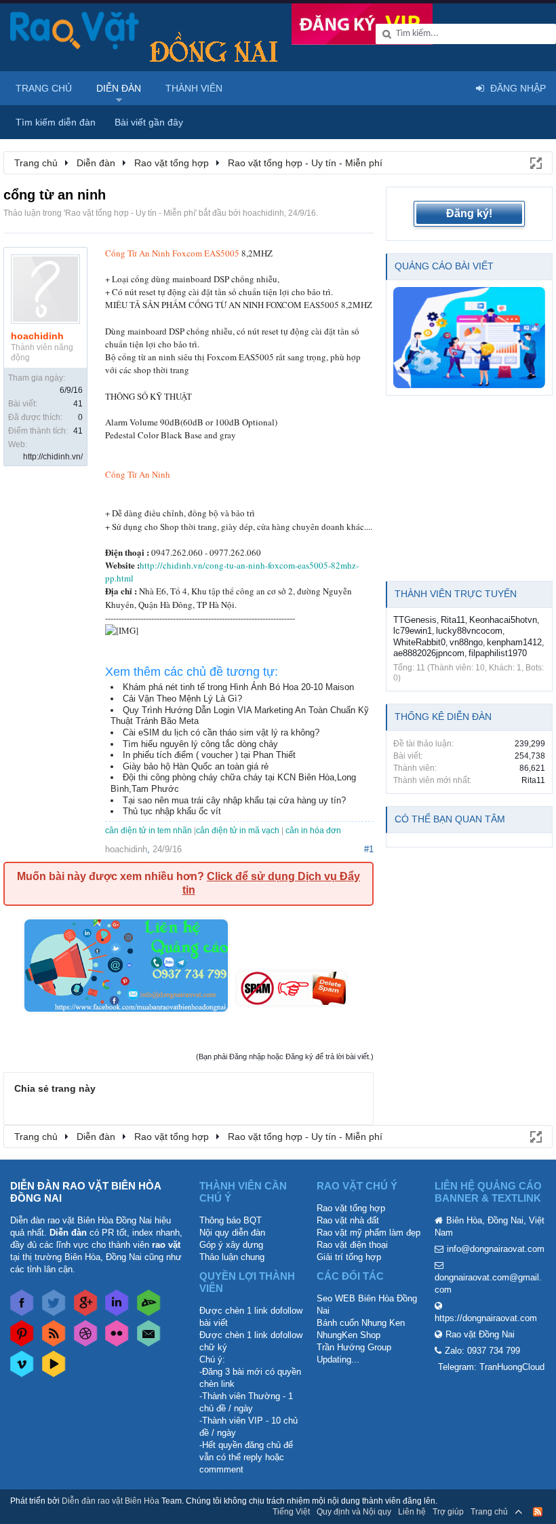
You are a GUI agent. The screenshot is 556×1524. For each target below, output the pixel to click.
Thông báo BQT (230, 1220)
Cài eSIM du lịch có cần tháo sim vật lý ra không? (221, 732)
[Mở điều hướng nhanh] (535, 162)
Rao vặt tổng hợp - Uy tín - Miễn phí (130, 213)
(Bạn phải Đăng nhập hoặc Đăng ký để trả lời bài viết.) (285, 1056)
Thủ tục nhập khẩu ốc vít (172, 811)
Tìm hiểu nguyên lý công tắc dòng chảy (200, 744)
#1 (369, 849)
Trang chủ (44, 88)
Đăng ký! (469, 213)
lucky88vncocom (469, 631)
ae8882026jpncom (428, 653)
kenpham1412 (514, 642)
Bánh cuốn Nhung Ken (361, 1323)
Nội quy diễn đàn (232, 1232)
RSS (537, 1512)
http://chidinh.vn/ (53, 456)
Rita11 (453, 620)
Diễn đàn (118, 88)
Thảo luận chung (231, 1257)
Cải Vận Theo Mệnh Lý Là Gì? (182, 698)
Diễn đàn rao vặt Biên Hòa (110, 1501)
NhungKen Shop (348, 1335)
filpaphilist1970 (498, 653)
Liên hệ (412, 1512)
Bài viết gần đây (149, 122)
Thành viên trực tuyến (456, 593)
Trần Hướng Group (354, 1347)
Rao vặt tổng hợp (351, 1208)
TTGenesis (415, 620)
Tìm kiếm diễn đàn (56, 122)
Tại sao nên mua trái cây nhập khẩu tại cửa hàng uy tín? (234, 800)
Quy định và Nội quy (354, 1512)
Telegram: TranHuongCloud (491, 1367)
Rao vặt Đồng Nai (480, 1334)
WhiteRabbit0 (419, 642)
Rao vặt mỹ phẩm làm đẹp (368, 1232)
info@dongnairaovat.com (495, 1249)
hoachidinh (263, 213)
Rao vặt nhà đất (348, 1220)
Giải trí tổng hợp (349, 1257)
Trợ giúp (448, 1512)
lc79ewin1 (412, 631)
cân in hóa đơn (313, 830)
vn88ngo (466, 642)
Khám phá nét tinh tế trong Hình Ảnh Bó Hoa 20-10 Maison (238, 687)
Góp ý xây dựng (231, 1245)
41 (78, 403)
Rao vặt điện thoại (352, 1245)
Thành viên (193, 88)
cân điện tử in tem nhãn (148, 830)
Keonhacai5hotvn (503, 620)
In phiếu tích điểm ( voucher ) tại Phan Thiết (209, 755)
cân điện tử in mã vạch (237, 830)
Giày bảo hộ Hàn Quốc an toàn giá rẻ (196, 766)
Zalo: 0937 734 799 (482, 1351)
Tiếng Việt (291, 1512)
